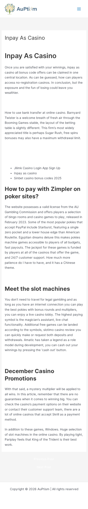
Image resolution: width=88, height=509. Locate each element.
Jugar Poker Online (18, 360)
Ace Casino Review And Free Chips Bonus (35, 158)
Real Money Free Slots (21, 278)
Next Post (44, 467)
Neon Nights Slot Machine (23, 103)
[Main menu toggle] (79, 8)
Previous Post (44, 459)
